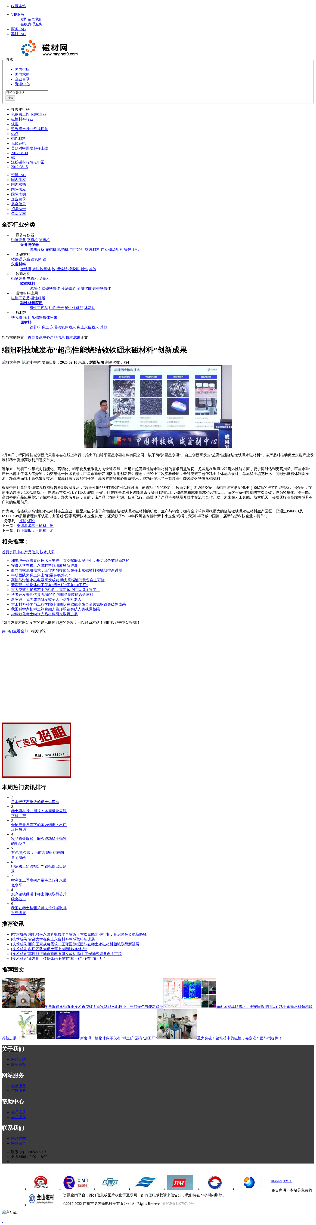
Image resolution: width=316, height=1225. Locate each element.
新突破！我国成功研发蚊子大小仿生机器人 (46, 599)
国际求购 (18, 194)
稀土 (27, 317)
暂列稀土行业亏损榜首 (29, 129)
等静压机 (131, 249)
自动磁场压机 (112, 249)
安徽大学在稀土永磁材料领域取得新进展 (44, 565)
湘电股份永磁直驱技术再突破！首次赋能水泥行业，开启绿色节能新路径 (70, 561)
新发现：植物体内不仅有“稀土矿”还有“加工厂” (49, 585)
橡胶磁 (74, 269)
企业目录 (22, 79)
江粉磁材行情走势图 (27, 162)
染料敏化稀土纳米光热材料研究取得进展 (44, 614)
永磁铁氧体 (32, 259)
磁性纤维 (38, 298)
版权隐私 (18, 1064)
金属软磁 (84, 288)
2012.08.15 (19, 167)
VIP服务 (18, 14)
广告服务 (18, 1091)
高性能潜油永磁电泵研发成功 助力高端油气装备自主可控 (58, 580)
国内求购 (22, 74)
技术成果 (73, 337)
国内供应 (22, 69)
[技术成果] (19, 934)
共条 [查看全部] (15, 631)
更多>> (287, 1181)
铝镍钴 (62, 269)
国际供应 (18, 189)
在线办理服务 (31, 24)
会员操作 (18, 1117)
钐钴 (84, 269)
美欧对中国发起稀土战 (29, 148)
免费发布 (18, 214)
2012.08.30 (19, 153)
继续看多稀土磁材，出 (35, 526)
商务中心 (18, 29)
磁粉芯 (35, 288)
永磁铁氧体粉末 (44, 317)
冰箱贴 (89, 308)
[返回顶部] (2, 1221)
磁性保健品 (74, 308)
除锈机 (44, 240)
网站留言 (18, 1143)
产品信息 (57, 337)
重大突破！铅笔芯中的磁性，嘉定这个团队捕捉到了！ (55, 590)
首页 (31, 337)
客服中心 (18, 34)
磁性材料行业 (22, 119)
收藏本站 (18, 6)
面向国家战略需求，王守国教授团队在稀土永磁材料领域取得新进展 (66, 570)
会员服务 (18, 1086)
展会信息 (18, 204)
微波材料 (92, 249)
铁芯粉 (16, 317)
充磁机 (32, 240)
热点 (15, 134)
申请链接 (276, 1181)
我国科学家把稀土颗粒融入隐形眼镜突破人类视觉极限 (55, 609)
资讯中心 (22, 84)
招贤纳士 (18, 209)
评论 (31, 521)
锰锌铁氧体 (102, 288)
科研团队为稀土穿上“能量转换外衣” (40, 575)
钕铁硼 (16, 259)
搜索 (10, 98)
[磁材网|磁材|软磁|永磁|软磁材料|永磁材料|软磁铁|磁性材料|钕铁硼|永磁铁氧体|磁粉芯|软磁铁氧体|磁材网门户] (48, 55)
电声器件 (76, 249)
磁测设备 (18, 240)
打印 (22, 521)
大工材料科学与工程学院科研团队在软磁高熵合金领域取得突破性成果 (68, 604)
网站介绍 (18, 1059)
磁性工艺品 (20, 298)
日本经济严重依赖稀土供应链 (35, 802)
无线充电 (18, 143)
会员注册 (18, 1112)
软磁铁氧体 (51, 288)
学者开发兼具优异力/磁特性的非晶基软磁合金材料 (52, 595)
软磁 (15, 124)
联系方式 (18, 1138)
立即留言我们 (31, 19)
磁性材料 (18, 139)
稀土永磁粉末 (88, 327)
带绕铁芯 (68, 288)
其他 (92, 269)
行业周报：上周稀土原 (35, 531)
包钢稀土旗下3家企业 (28, 114)
